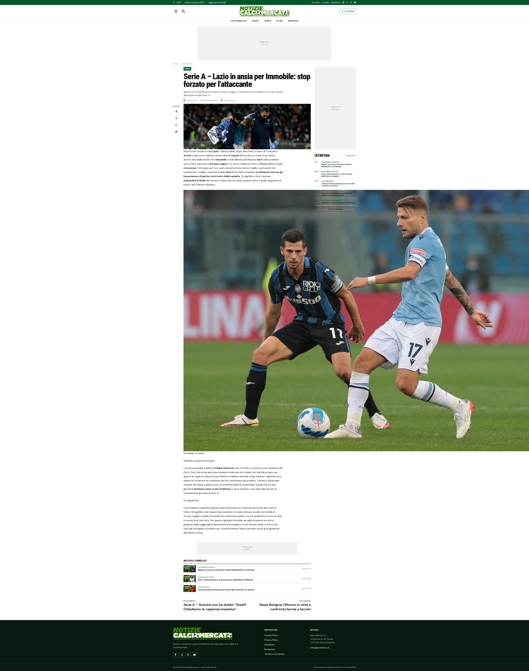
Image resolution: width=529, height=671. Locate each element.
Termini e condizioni (274, 654)
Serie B (267, 21)
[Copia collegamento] (176, 132)
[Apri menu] (176, 11)
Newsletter (335, 2)
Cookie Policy (271, 635)
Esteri (279, 21)
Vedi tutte (350, 156)
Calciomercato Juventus (331, 200)
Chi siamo (316, 2)
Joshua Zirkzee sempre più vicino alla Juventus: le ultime (226, 590)
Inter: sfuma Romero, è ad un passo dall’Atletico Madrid (225, 580)
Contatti (325, 2)
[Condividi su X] (176, 118)
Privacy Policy (271, 640)
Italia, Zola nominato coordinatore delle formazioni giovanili (336, 194)
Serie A (255, 21)
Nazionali (325, 191)
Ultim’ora (349, 11)
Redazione (293, 21)
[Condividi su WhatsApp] (176, 125)
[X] (347, 2)
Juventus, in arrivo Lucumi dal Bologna (338, 203)
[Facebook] (343, 2)
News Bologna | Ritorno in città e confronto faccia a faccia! (285, 607)
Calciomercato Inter (206, 577)
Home (175, 64)
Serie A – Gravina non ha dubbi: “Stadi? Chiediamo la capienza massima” (214, 607)
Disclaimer (269, 644)
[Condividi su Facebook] (176, 111)
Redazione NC (191, 100)
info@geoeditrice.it (319, 647)
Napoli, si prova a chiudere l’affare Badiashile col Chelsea (226, 570)
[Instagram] (351, 2)
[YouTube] (355, 2)
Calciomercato (239, 21)
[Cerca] (183, 11)
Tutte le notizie (335, 209)
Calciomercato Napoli (206, 567)
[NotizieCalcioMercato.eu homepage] (264, 11)
